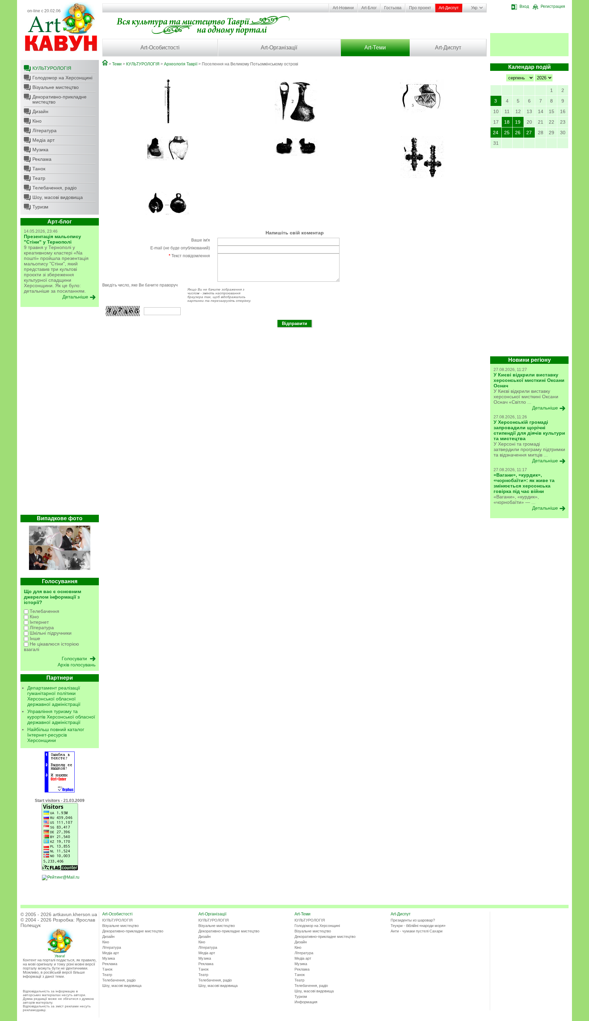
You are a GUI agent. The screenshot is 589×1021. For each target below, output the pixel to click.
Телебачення (43, 611)
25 (507, 132)
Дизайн (40, 111)
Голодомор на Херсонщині (62, 77)
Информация (305, 1002)
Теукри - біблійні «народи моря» (418, 926)
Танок (38, 168)
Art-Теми (375, 47)
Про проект (420, 7)
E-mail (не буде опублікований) (180, 248)
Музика (40, 149)
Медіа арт (43, 140)
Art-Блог (369, 7)
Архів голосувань (76, 664)
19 (517, 122)
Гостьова (393, 7)
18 (507, 122)
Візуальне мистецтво (55, 87)
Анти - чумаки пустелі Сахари (416, 931)
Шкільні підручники (50, 633)
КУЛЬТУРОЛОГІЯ (51, 68)
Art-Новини (343, 7)
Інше (34, 638)
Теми (117, 64)
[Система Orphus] (60, 791)
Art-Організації (279, 47)
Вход (524, 6)
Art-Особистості (160, 47)
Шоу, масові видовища (57, 197)
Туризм (40, 207)
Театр (38, 178)
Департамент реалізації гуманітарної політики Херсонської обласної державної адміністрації (53, 696)
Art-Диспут (449, 7)
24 (495, 132)
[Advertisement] (59, 412)
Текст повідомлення (189, 255)
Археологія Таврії (180, 64)
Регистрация (553, 6)
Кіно (37, 121)
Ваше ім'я (200, 240)
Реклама (41, 159)
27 (529, 132)
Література (44, 130)
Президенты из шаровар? (413, 920)
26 (517, 132)
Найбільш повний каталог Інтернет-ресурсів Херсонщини (55, 735)
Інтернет (38, 622)
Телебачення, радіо (54, 187)
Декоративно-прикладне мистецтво (59, 99)
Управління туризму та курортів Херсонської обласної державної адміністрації (61, 717)
